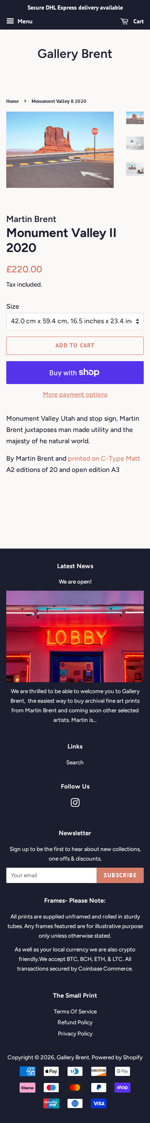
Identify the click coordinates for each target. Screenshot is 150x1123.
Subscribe (120, 875)
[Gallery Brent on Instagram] (75, 804)
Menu (24, 21)
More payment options (75, 394)
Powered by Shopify (117, 1057)
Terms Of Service (75, 1011)
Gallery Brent (75, 53)
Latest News (75, 566)
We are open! (75, 581)
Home (12, 101)
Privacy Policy (75, 1033)
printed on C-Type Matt (104, 458)
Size (12, 306)
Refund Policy (75, 1022)
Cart (138, 21)
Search (75, 762)
